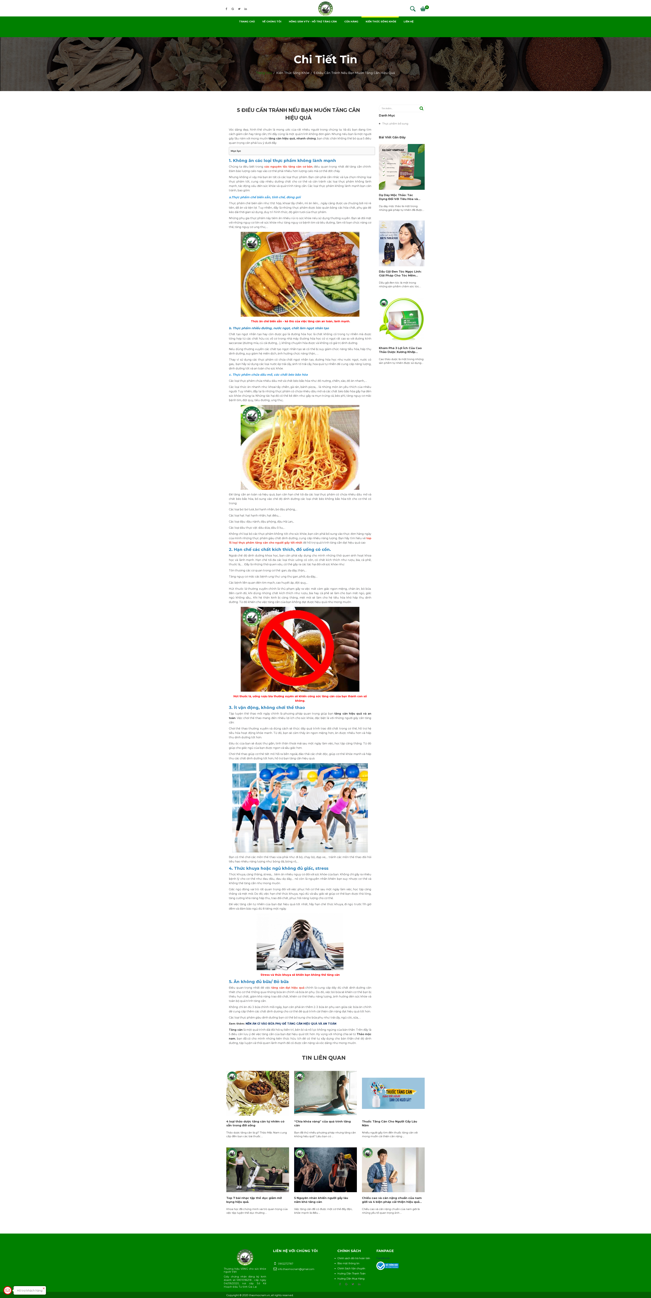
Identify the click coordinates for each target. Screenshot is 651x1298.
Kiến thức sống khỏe (381, 21)
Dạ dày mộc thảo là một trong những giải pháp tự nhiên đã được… (401, 208)
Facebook (383, 1258)
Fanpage (385, 1251)
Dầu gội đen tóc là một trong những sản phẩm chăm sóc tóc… (400, 284)
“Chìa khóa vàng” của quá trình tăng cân (322, 1123)
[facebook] (226, 8)
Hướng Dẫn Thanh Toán (351, 1273)
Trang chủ (247, 21)
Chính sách (349, 1251)
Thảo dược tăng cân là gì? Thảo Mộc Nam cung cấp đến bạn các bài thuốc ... (256, 1134)
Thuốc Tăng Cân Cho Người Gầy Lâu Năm (389, 1123)
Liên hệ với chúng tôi (295, 1251)
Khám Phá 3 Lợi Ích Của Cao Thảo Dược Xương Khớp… (400, 349)
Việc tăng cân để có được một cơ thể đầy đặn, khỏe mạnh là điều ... (323, 1211)
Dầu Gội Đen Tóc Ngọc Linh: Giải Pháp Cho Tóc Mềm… (400, 273)
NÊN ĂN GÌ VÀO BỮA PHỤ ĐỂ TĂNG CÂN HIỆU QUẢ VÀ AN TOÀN (291, 1023)
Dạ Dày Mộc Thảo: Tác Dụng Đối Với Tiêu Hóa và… (399, 196)
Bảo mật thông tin (348, 1263)
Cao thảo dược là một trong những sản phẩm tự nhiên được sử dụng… (401, 361)
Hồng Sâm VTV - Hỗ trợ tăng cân (313, 21)
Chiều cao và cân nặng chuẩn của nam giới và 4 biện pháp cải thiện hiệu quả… (392, 1199)
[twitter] (239, 8)
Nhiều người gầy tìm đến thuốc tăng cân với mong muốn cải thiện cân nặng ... (390, 1134)
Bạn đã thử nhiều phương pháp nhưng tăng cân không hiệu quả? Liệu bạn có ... (325, 1134)
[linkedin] (245, 8)
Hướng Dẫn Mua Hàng (350, 1278)
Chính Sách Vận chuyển (351, 1268)
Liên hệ (408, 21)
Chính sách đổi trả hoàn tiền (353, 1258)
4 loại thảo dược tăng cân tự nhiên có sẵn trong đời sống (255, 1123)
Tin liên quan (324, 1057)
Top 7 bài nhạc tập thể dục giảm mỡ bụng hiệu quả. (254, 1199)
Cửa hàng (351, 21)
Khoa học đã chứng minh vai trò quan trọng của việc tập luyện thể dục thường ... (257, 1211)
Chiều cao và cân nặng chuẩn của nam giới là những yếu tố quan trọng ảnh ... (391, 1211)
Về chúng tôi (271, 21)
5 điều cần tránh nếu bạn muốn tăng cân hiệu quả (354, 73)
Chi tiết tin (325, 59)
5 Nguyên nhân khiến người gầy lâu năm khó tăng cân (321, 1199)
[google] (232, 8)
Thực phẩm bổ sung (395, 123)
